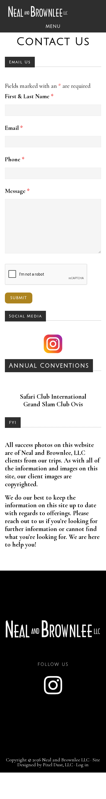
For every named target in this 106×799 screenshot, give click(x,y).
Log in (82, 765)
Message (17, 191)
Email (14, 128)
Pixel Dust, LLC (58, 765)
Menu (53, 26)
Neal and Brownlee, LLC (38, 11)
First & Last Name (29, 96)
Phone (14, 159)
